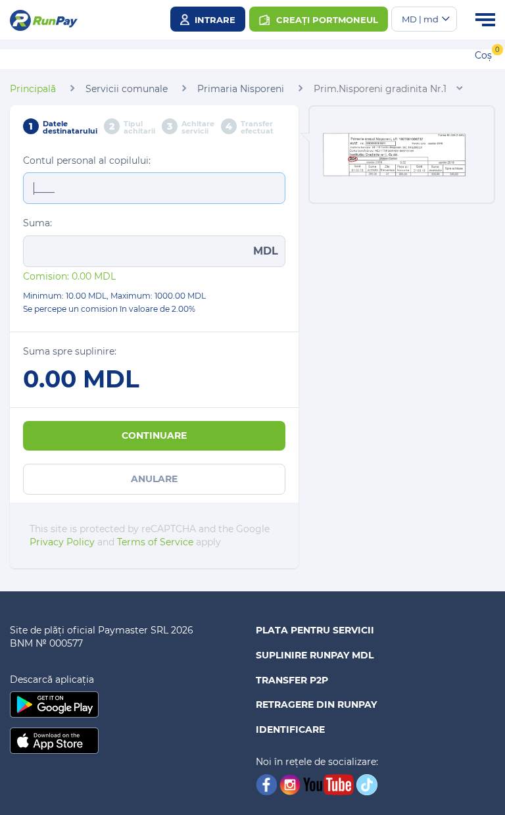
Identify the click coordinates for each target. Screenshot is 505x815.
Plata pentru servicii (315, 630)
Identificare (290, 729)
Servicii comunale (126, 89)
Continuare (154, 435)
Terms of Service (155, 542)
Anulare (154, 479)
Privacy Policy (62, 542)
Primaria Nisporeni (240, 89)
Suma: (37, 223)
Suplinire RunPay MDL (314, 655)
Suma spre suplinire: (69, 351)
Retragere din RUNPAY (316, 704)
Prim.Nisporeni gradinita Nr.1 (380, 89)
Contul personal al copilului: (87, 160)
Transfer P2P (292, 680)
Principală (33, 89)
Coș (483, 55)
